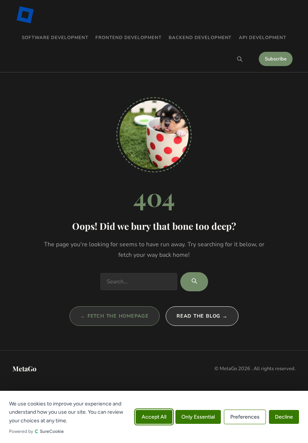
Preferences (245, 417)
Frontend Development (128, 38)
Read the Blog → (202, 316)
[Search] (240, 59)
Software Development (55, 38)
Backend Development (200, 38)
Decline (284, 417)
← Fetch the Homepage (114, 316)
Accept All (154, 417)
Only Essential (198, 417)
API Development (262, 38)
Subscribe (276, 59)
